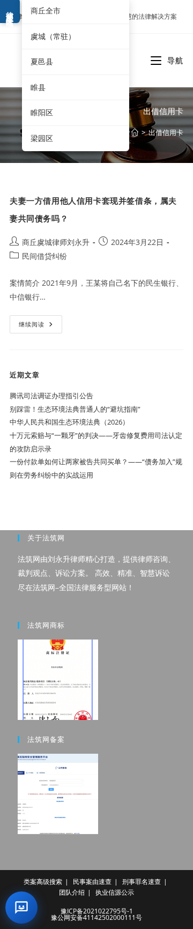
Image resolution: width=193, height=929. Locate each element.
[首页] (134, 132)
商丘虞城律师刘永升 (56, 242)
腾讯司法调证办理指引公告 (51, 395)
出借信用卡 (166, 132)
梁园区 (42, 138)
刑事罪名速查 (141, 881)
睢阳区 (42, 112)
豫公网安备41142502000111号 (96, 917)
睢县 (38, 87)
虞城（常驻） (53, 36)
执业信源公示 (114, 892)
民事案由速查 (92, 881)
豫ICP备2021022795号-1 (97, 911)
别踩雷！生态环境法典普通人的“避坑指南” (75, 409)
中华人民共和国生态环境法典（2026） (69, 422)
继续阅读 (39, 326)
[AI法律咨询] (21, 907)
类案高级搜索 (43, 881)
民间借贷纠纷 (44, 256)
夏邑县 (42, 61)
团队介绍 (72, 892)
